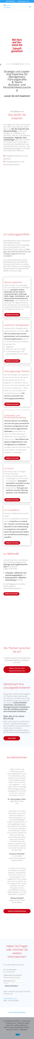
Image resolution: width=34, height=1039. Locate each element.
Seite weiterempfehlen (17, 1012)
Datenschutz (11, 1023)
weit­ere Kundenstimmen (17, 911)
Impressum (26, 1021)
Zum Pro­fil (12, 738)
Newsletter (24, 1030)
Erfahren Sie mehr (12, 315)
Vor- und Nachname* (9, 969)
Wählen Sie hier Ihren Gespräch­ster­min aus (17, 669)
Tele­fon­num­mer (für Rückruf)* (12, 975)
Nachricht (6, 981)
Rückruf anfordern (11, 986)
